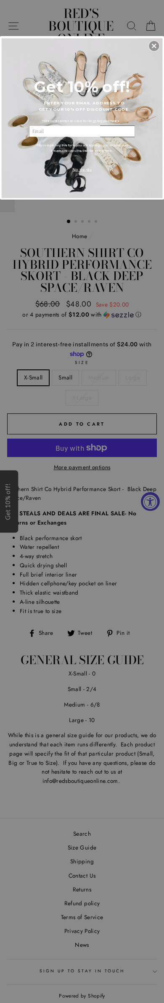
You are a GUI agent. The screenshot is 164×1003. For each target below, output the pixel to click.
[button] (154, 46)
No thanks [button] (82, 169)
